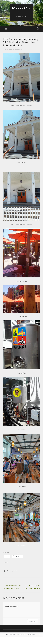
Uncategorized (12, 571)
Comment (32, 621)
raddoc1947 (21, 7)
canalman (19, 49)
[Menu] (6, 29)
